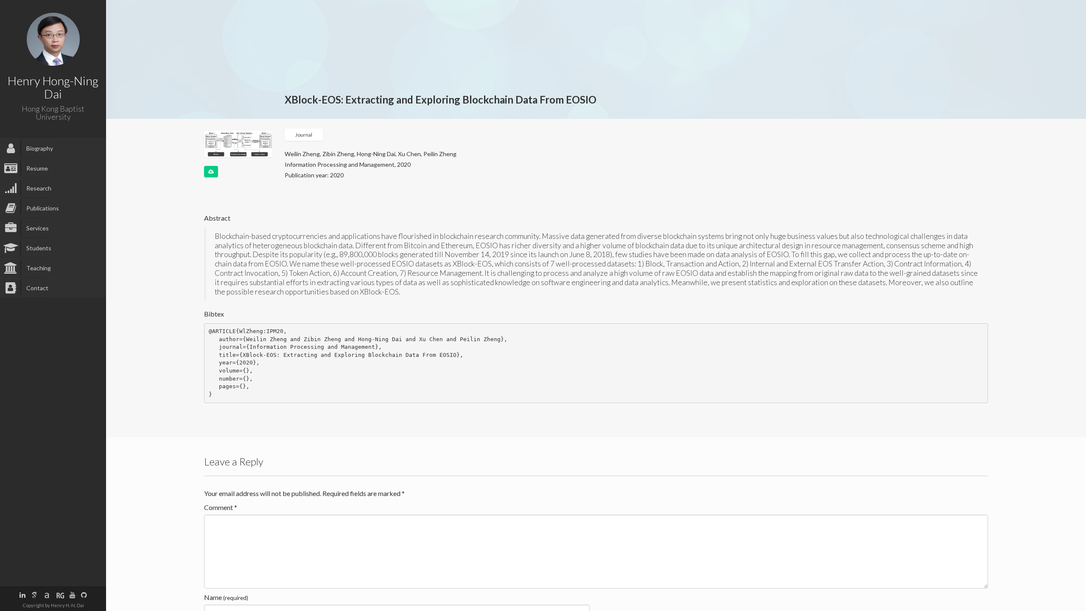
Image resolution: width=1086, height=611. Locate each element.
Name (226, 597)
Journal (303, 135)
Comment (220, 507)
